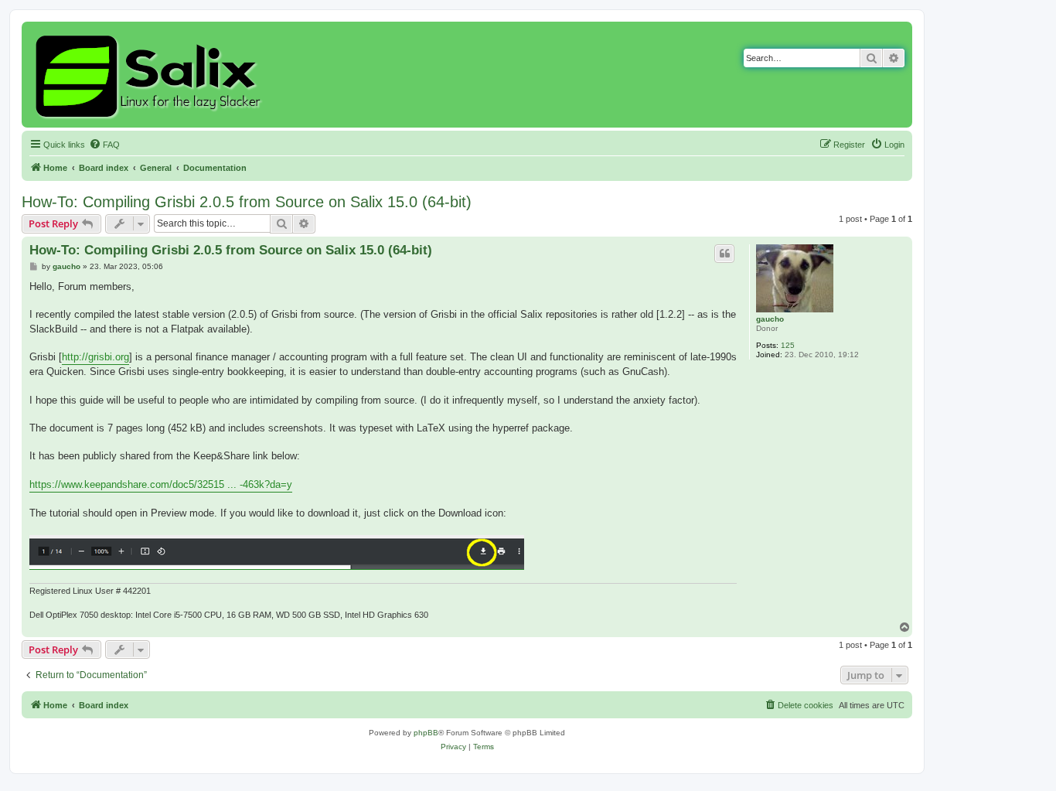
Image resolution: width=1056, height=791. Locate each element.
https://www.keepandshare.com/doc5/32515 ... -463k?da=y (160, 484)
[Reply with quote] (724, 253)
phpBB (426, 732)
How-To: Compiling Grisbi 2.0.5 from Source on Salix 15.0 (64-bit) (247, 201)
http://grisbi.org (95, 357)
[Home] (150, 75)
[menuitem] (104, 144)
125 (788, 345)
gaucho (770, 319)
